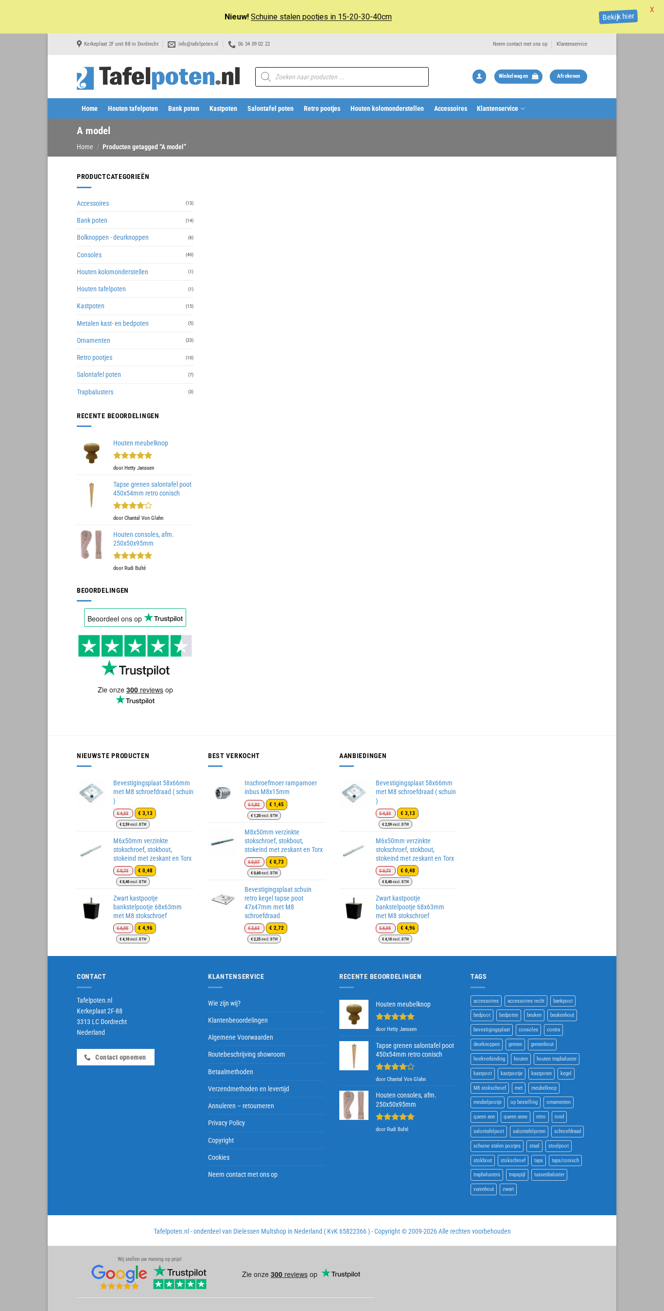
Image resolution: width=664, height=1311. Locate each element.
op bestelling (524, 1102)
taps (538, 1160)
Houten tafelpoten (133, 108)
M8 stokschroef (489, 1088)
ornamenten (558, 1102)
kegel (566, 1073)
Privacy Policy (226, 1123)
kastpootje (512, 1073)
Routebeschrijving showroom (246, 1054)
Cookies (218, 1157)
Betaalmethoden (230, 1072)
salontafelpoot (488, 1131)
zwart (508, 1189)
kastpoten (541, 1073)
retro (541, 1117)
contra (553, 1030)
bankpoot (563, 1001)
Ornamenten (93, 340)
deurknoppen (486, 1044)
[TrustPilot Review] (180, 1277)
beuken (534, 1015)
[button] (479, 77)
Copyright (221, 1140)
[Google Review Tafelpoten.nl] (119, 1277)
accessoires (486, 1001)
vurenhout (483, 1189)
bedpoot (481, 1015)
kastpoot (482, 1073)
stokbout (482, 1160)
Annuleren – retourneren (241, 1106)
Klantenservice (572, 44)
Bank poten (183, 108)
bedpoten (508, 1015)
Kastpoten (223, 108)
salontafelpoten (529, 1131)
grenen (515, 1044)
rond (559, 1117)
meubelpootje (487, 1102)
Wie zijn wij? (224, 1003)
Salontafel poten (270, 108)
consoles (528, 1030)
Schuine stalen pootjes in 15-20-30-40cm (321, 16)
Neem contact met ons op (520, 44)
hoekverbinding (489, 1059)
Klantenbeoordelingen (238, 1020)
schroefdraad (567, 1131)
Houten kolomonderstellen (387, 108)
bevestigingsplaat (491, 1030)
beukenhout (562, 1015)
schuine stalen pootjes (497, 1146)
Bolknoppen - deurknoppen (113, 237)
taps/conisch (565, 1160)
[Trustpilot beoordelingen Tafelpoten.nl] (135, 655)
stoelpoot (558, 1146)
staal (534, 1146)
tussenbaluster (549, 1174)
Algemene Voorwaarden (240, 1037)
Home (90, 108)
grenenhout (542, 1044)
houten (521, 1059)
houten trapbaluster (557, 1059)
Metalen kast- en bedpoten (113, 323)
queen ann (484, 1117)
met (519, 1088)
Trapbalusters (95, 392)
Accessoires (450, 108)
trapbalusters (486, 1174)
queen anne (515, 1117)
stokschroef (513, 1160)
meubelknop (544, 1088)
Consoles (89, 255)
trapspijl (517, 1174)
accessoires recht (525, 1001)
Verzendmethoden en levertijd (248, 1089)
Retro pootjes (322, 108)
